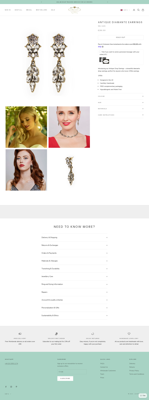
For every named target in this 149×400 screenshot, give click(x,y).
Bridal (29, 10)
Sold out (120, 37)
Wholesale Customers (108, 371)
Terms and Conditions (136, 374)
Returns (132, 367)
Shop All (18, 10)
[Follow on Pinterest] (16, 387)
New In (8, 10)
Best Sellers (41, 10)
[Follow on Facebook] (6, 387)
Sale (53, 10)
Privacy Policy (134, 371)
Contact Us (104, 367)
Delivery (132, 364)
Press (102, 378)
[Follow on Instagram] (11, 387)
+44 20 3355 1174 (11, 364)
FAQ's (102, 364)
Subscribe (65, 378)
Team (102, 374)
